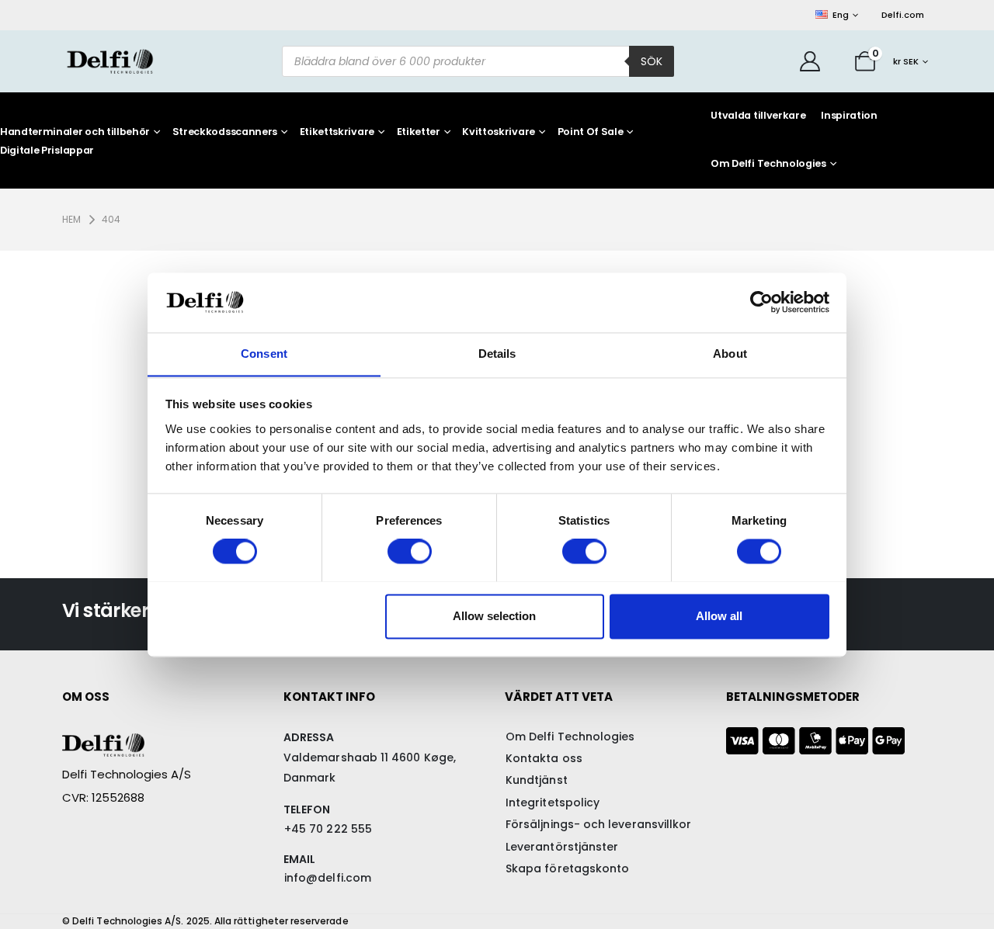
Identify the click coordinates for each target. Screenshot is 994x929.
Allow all (719, 615)
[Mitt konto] (810, 61)
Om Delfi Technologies (768, 163)
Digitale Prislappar (47, 151)
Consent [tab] (264, 353)
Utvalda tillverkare (758, 115)
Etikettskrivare (337, 132)
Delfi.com (902, 15)
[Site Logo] (110, 61)
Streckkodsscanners (224, 132)
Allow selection (494, 615)
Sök (651, 61)
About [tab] (730, 353)
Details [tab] (497, 353)
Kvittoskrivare (498, 132)
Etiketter (418, 132)
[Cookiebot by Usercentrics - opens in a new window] (761, 302)
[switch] (410, 551)
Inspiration (849, 115)
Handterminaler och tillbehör (75, 132)
